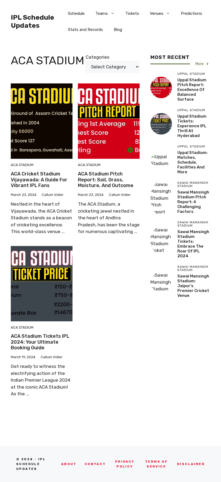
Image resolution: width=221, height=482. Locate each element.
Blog (118, 29)
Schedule (76, 13)
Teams (101, 13)
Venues (156, 13)
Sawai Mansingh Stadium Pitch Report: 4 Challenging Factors (193, 202)
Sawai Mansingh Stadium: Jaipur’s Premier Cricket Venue (193, 286)
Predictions (191, 13)
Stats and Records (85, 29)
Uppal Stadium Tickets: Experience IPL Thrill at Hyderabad (191, 126)
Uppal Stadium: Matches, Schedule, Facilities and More (192, 162)
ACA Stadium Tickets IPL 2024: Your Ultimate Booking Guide (40, 342)
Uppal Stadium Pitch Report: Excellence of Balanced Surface (191, 90)
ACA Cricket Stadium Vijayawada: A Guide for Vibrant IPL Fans (39, 179)
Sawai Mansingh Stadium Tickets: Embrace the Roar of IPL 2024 (193, 243)
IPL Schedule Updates (32, 21)
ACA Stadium (22, 165)
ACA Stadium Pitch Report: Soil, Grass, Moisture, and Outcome (105, 179)
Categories (97, 57)
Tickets (132, 13)
